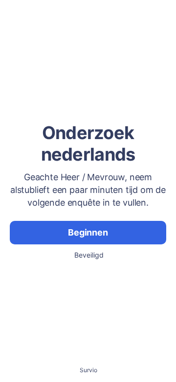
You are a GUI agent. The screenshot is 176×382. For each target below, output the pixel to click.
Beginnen (88, 232)
